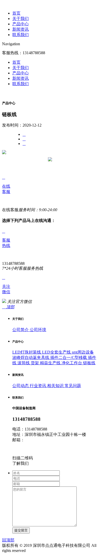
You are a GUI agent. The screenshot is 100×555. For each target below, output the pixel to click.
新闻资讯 (20, 29)
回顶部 (8, 540)
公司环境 (37, 329)
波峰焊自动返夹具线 (30, 357)
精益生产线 (50, 363)
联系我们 (20, 34)
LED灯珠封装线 (26, 352)
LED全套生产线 (56, 352)
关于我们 (20, 18)
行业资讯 (37, 385)
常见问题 (72, 385)
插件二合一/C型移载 (68, 357)
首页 (16, 13)
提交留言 (21, 530)
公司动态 (20, 385)
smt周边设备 (82, 352)
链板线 (88, 363)
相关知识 (55, 385)
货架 (34, 363)
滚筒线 (23, 363)
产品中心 (20, 24)
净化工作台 (71, 363)
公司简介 (20, 329)
